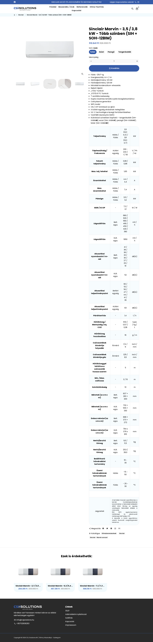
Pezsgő (111, 52)
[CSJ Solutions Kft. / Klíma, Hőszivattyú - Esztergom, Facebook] (15, 2)
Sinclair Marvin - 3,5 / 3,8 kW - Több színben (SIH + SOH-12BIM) (49, 15)
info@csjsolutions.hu (24, 620)
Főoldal (52, 7)
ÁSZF (67, 610)
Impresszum (70, 625)
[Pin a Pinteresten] (111, 528)
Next (82, 50)
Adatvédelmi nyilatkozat (76, 614)
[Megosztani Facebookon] (103, 528)
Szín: (93, 48)
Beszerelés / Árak (66, 7)
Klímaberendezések (109, 533)
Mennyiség (93, 57)
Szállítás (69, 618)
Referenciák (82, 7)
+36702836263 (21, 623)
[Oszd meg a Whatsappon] (115, 528)
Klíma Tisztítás (97, 7)
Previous (17, 50)
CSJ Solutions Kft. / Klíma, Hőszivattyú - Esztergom (43, 638)
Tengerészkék (124, 52)
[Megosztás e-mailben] (119, 528)
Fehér (92, 52)
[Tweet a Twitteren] (107, 528)
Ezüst (101, 52)
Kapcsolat (76, 10)
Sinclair (21, 15)
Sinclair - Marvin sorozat (99, 537)
